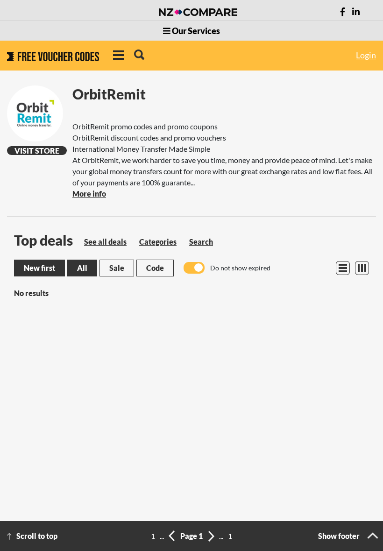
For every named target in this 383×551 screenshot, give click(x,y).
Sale (116, 267)
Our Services (195, 31)
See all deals (105, 241)
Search (201, 241)
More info (89, 193)
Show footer (339, 535)
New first (39, 267)
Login (366, 55)
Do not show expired (240, 268)
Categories (158, 241)
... (162, 535)
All (82, 267)
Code (155, 267)
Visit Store (36, 150)
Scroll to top (36, 535)
